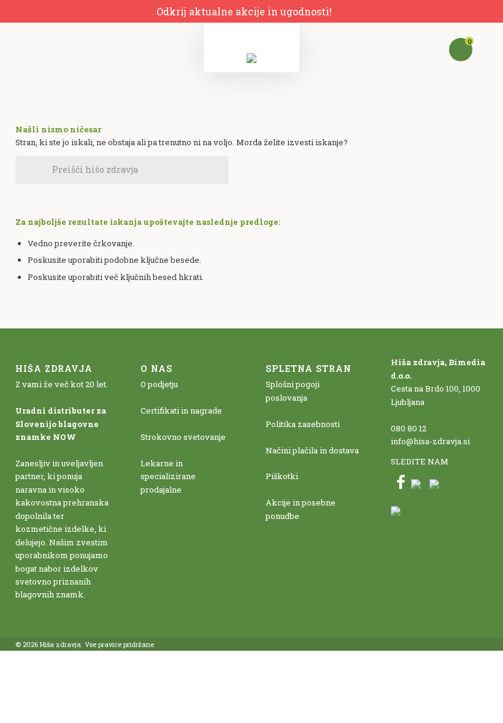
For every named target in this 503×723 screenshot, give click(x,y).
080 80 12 (408, 428)
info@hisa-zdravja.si (430, 441)
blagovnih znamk (49, 594)
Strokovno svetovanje (183, 436)
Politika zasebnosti (303, 424)
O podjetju (159, 384)
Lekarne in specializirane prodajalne (168, 476)
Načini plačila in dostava (312, 450)
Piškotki (282, 476)
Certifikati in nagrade (181, 410)
